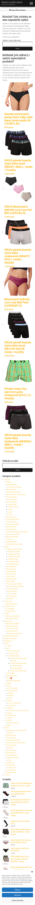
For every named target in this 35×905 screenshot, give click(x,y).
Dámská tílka (12, 504)
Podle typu (9, 708)
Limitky (6, 614)
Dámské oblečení (11, 502)
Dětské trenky (10, 581)
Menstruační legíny (12, 626)
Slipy (9, 760)
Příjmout (17, 890)
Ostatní (6, 643)
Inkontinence (8, 601)
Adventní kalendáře (14, 681)
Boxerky (10, 733)
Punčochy (9, 539)
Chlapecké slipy (13, 559)
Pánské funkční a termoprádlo (15, 743)
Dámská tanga (10, 489)
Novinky (8, 686)
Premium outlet (13, 653)
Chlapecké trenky (13, 561)
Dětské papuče (11, 574)
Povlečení (9, 718)
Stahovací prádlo (11, 542)
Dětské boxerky (11, 569)
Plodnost (9, 700)
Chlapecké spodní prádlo (14, 549)
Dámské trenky (11, 527)
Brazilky (8, 482)
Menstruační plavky (12, 537)
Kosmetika (9, 599)
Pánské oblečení (11, 745)
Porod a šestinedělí (14, 703)
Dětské (6, 547)
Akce (7, 648)
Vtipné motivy (12, 767)
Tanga (14, 661)
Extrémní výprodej (13, 651)
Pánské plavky (10, 753)
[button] (32, 872)
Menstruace (8, 621)
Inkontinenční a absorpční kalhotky (17, 532)
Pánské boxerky (11, 738)
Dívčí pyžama (12, 596)
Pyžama (8, 720)
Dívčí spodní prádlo (12, 589)
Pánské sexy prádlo (12, 757)
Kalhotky (11, 693)
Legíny (10, 509)
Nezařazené (8, 641)
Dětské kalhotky (11, 571)
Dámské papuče (13, 507)
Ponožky (9, 713)
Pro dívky (7, 775)
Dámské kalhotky (11, 497)
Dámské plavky (11, 517)
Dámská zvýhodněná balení (18, 658)
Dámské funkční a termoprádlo (16, 494)
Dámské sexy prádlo (12, 524)
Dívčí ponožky (12, 594)
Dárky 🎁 (9, 678)
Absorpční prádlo (11, 604)
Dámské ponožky (11, 522)
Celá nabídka (10, 609)
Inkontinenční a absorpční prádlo (18, 710)
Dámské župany (11, 529)
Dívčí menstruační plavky (16, 586)
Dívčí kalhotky (12, 591)
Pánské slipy (10, 763)
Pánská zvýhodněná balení (18, 671)
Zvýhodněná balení (14, 656)
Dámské (7, 480)
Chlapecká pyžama (14, 552)
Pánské (6, 728)
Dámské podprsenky (12, 519)
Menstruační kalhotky (13, 534)
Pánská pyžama (11, 735)
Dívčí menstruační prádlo (14, 584)
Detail (11, 127)
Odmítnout (17, 895)
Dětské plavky (10, 576)
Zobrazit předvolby (17, 900)
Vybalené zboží (11, 611)
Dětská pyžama (11, 566)
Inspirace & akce (9, 606)
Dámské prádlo (13, 688)
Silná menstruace (11, 631)
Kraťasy (10, 748)
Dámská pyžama (11, 485)
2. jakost (9, 646)
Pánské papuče (11, 750)
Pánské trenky (10, 765)
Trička (10, 514)
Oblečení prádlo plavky (11, 2)
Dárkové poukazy (11, 676)
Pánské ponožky (11, 755)
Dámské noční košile (14, 487)
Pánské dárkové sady (13, 740)
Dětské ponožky (11, 579)
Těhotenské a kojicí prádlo (14, 544)
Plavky (10, 698)
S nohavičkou (12, 499)
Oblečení (11, 695)
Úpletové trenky (11, 772)
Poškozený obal (11, 715)
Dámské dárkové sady (13, 492)
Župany (8, 725)
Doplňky (8, 683)
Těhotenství (12, 705)
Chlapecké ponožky (14, 556)
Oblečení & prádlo (11, 690)
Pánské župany (11, 770)
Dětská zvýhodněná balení (18, 663)
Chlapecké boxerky (14, 554)
